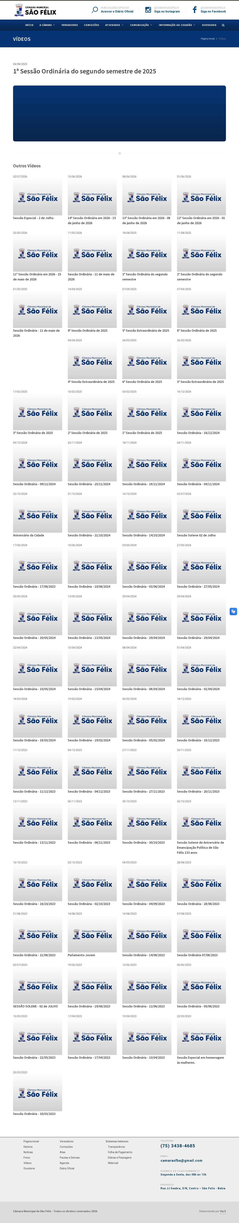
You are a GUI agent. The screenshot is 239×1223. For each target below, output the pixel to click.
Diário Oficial (67, 1168)
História (28, 1146)
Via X (223, 1211)
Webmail (113, 1163)
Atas (62, 1152)
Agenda (64, 1163)
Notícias (28, 1152)
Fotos (27, 1157)
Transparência (116, 1146)
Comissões (66, 1146)
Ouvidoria (29, 1168)
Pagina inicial (31, 1141)
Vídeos (28, 1163)
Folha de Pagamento (120, 1152)
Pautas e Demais (70, 1157)
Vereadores (67, 1141)
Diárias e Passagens (120, 1157)
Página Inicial (208, 38)
